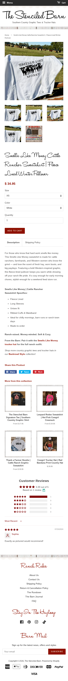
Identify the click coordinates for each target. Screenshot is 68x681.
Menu (9, 2)
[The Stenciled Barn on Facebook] (22, 622)
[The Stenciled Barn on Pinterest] (29, 622)
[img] (11, 529)
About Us (34, 575)
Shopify (56, 661)
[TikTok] (45, 622)
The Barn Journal (34, 596)
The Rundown (34, 592)
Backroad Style (17, 354)
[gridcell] (34, 268)
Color (7, 202)
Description (13, 242)
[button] (20, 497)
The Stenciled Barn (33, 661)
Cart (63, 3)
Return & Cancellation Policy (34, 588)
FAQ (34, 601)
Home (7, 35)
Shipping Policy (32, 242)
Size (7, 190)
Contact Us (34, 579)
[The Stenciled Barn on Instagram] (36, 622)
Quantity (9, 215)
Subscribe (57, 651)
